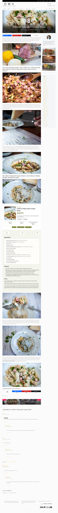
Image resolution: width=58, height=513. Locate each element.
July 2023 (44, 83)
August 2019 (45, 115)
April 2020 (45, 104)
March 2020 (45, 105)
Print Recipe (20, 219)
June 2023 (44, 85)
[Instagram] (48, 6)
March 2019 (45, 123)
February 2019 (45, 124)
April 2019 (45, 121)
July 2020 (44, 99)
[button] (52, 9)
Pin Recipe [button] (25, 219)
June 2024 (44, 79)
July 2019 (44, 117)
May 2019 (44, 120)
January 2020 (45, 108)
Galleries (14, 8)
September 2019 (46, 114)
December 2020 (45, 92)
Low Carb (21, 8)
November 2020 (45, 94)
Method (22, 234)
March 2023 (45, 86)
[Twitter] (54, 6)
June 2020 (44, 101)
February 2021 (45, 89)
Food (9, 8)
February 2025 (45, 78)
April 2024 (45, 82)
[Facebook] (52, 6)
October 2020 (45, 95)
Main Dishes (36, 29)
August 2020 (45, 98)
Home (4, 8)
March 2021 (45, 88)
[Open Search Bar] (46, 9)
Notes (37, 234)
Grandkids (28, 8)
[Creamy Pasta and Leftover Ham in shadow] (21, 163)
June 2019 (44, 118)
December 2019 (45, 110)
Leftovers (31, 29)
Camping (33, 8)
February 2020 (45, 107)
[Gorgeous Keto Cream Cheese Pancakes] (49, 62)
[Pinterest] (50, 6)
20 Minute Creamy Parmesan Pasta (11, 461)
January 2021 (45, 91)
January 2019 (45, 126)
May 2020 (44, 102)
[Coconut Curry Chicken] (49, 54)
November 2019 (45, 111)
